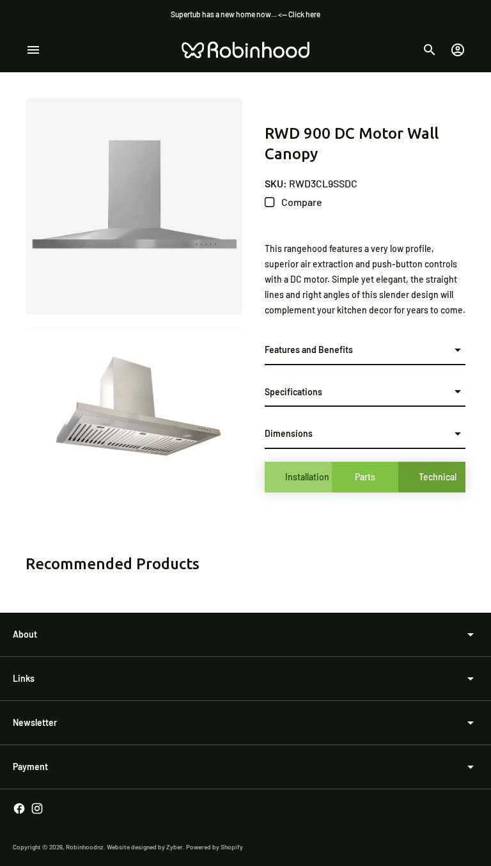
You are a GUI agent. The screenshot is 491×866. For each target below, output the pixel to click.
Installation (307, 476)
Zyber (174, 847)
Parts (365, 476)
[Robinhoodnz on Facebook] (19, 808)
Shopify (232, 847)
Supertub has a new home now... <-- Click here (245, 14)
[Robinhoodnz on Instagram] (37, 808)
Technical (437, 476)
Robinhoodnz (85, 847)
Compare (300, 202)
